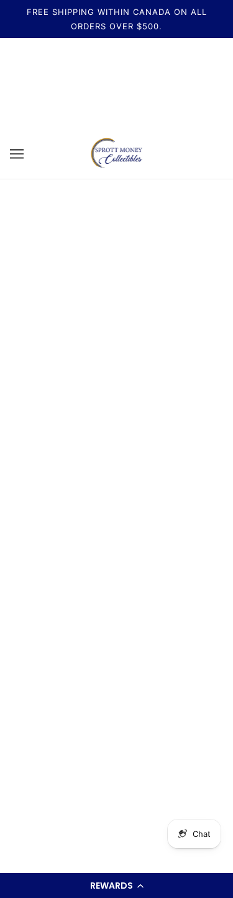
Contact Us (117, 615)
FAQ (117, 596)
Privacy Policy (116, 653)
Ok (187, 808)
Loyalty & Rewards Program (116, 691)
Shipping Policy (117, 577)
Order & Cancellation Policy (117, 672)
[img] (48, 511)
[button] (116, 885)
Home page (132, 305)
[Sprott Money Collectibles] (116, 153)
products (143, 319)
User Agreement (116, 634)
